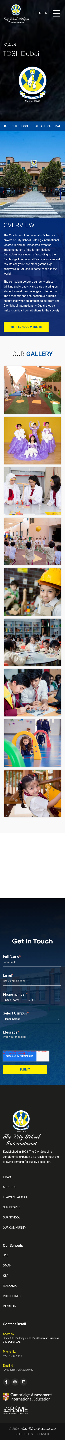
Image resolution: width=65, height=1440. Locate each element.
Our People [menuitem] (11, 1207)
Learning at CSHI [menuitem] (15, 1197)
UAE (36, 126)
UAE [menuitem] (5, 1255)
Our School (20, 126)
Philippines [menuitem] (12, 1296)
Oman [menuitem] (7, 1265)
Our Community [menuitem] (14, 1227)
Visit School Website (26, 327)
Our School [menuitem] (11, 1217)
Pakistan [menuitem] (9, 1306)
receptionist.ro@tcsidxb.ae (18, 1369)
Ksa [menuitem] (5, 1275)
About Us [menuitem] (9, 1187)
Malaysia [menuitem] (10, 1286)
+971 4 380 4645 (12, 1355)
